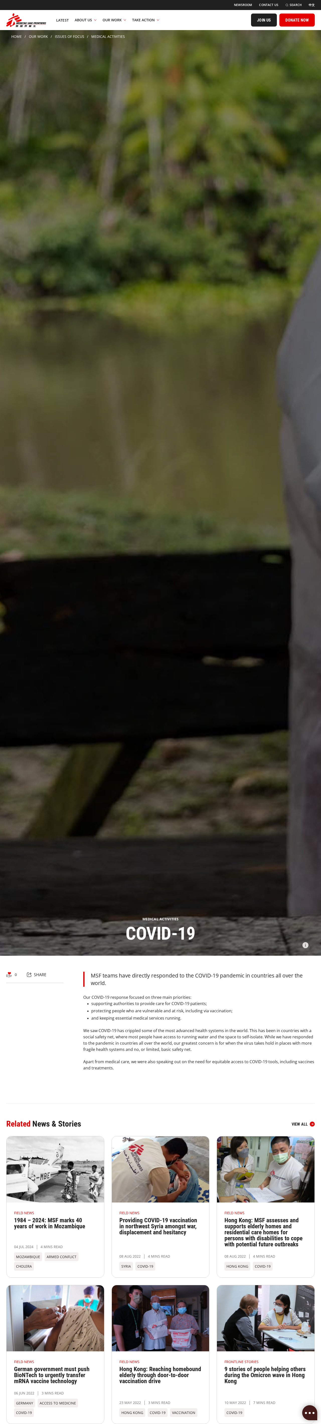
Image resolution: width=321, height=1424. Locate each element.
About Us (83, 20)
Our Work (112, 20)
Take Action (143, 20)
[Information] (305, 945)
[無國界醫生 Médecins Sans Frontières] (26, 20)
